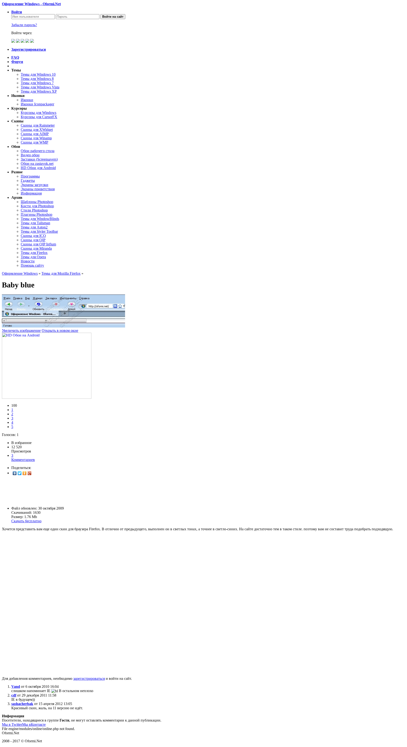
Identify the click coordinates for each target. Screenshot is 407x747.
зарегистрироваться (89, 678)
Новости (28, 261)
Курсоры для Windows (38, 113)
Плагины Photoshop (36, 214)
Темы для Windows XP (39, 91)
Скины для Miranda (36, 248)
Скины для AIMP (35, 134)
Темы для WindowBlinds (40, 219)
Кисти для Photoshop (37, 206)
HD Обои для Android (38, 168)
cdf (13, 695)
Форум (17, 62)
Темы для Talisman (35, 223)
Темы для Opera (33, 257)
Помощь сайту (32, 265)
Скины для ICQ (33, 236)
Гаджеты (28, 180)
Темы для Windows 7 (37, 83)
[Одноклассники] (24, 473)
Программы (30, 176)
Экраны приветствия (38, 189)
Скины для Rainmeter (38, 125)
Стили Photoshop (34, 210)
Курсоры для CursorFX (39, 117)
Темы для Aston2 (34, 227)
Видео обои (30, 155)
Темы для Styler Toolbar (39, 231)
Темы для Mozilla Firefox (61, 273)
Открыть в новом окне (60, 330)
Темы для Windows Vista (40, 87)
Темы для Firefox (34, 253)
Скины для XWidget (37, 130)
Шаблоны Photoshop (37, 202)
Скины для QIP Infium (38, 244)
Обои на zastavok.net (37, 164)
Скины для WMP (34, 142)
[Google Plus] (29, 473)
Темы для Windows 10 (38, 74)
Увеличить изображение (21, 330)
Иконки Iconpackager (37, 104)
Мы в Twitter (12, 724)
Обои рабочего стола (37, 151)
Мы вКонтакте (34, 724)
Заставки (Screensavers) (39, 159)
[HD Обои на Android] (46, 397)
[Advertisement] (143, 491)
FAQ (15, 57)
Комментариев (23, 457)
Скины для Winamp (36, 138)
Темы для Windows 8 (37, 79)
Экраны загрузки (34, 185)
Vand (15, 687)
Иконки (27, 100)
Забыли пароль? (24, 25)
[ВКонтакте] (14, 473)
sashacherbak (22, 704)
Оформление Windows (20, 273)
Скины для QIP (33, 240)
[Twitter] (19, 473)
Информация (31, 193)
